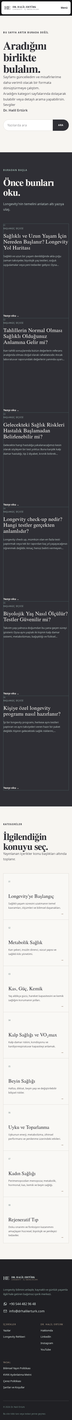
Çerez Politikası (12, 1381)
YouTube (46, 1349)
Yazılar (7, 1330)
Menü (64, 7)
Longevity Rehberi (14, 1336)
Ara (60, 125)
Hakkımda (47, 1330)
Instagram (47, 1343)
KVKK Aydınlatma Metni (17, 1374)
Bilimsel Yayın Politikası (16, 1368)
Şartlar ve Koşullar (14, 1387)
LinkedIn (46, 1336)
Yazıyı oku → (11, 315)
